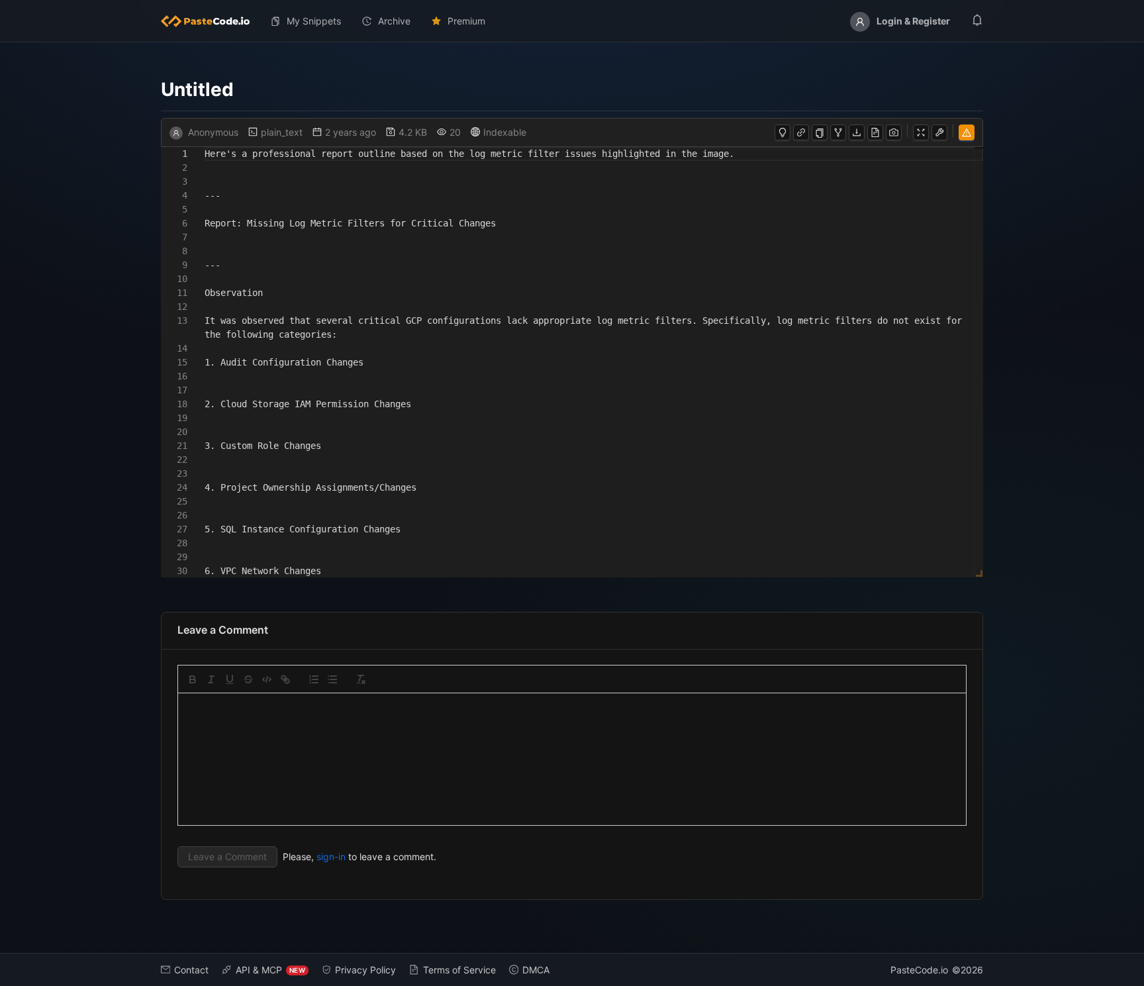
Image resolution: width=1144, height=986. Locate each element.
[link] (285, 679)
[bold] (192, 679)
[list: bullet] (332, 679)
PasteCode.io (919, 969)
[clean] (361, 679)
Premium (466, 20)
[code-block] (267, 679)
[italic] (211, 679)
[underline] (229, 679)
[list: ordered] (314, 679)
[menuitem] (210, 21)
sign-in (331, 856)
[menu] (572, 21)
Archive (394, 20)
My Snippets (314, 20)
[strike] (248, 679)
